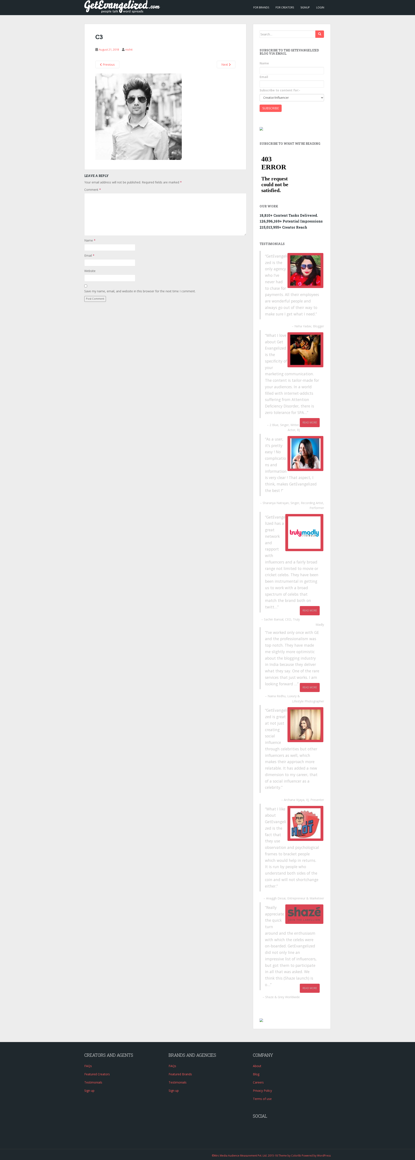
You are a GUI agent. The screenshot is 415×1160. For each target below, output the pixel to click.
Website (90, 271)
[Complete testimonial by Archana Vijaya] (305, 724)
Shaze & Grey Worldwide (282, 997)
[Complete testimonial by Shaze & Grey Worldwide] (304, 914)
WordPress (324, 1155)
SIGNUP (305, 7)
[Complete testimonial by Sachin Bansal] (304, 532)
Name (90, 240)
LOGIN (320, 7)
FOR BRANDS (261, 7)
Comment (92, 190)
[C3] (138, 116)
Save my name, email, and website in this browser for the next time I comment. (140, 291)
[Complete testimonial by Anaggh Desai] (305, 823)
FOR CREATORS (285, 7)
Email (89, 255)
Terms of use (262, 1099)
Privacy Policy (262, 1090)
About (257, 1066)
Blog (256, 1074)
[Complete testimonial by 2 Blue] (305, 349)
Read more (310, 422)
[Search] (319, 34)
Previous (108, 64)
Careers (258, 1082)
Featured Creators (97, 1074)
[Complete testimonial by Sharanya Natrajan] (305, 453)
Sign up (89, 1090)
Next (225, 64)
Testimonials (93, 1082)
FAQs (88, 1066)
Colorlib (296, 1155)
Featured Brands (180, 1074)
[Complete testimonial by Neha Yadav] (305, 270)
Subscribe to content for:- (280, 90)
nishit (128, 49)
